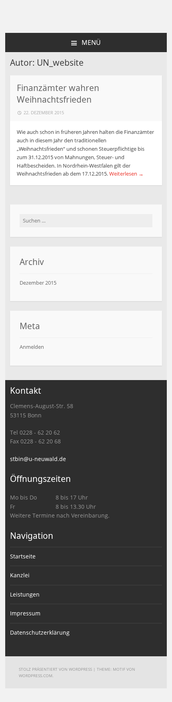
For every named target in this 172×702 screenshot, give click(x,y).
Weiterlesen (126, 173)
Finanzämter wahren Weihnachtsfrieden (58, 93)
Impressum (25, 613)
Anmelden (32, 346)
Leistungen (25, 594)
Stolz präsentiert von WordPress (55, 669)
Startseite (23, 556)
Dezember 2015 (38, 282)
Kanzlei (20, 575)
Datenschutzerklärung (40, 632)
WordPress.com (35, 675)
